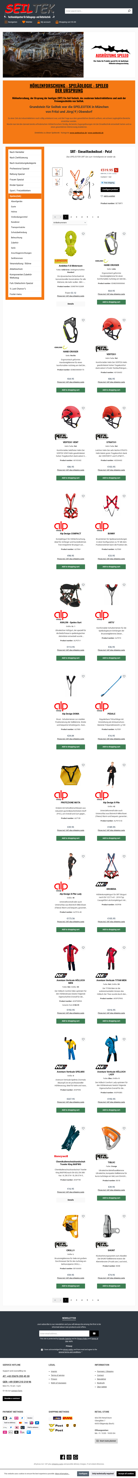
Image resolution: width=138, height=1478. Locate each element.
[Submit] (94, 1334)
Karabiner (15, 222)
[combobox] (95, 11)
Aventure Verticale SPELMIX (70, 1072)
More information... (62, 1474)
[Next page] (92, 217)
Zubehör (14, 242)
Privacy (54, 1379)
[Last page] (98, 217)
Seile (13, 248)
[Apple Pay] (10, 1432)
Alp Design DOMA (70, 714)
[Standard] (57, 1418)
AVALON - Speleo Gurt (70, 622)
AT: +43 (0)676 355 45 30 (16, 1376)
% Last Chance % (18, 288)
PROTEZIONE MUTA (70, 802)
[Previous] (67, 184)
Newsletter (101, 1379)
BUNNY (111, 533)
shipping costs (57, 1464)
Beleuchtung (16, 237)
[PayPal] (11, 1427)
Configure (83, 1474)
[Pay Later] (22, 1418)
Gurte (13, 206)
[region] (74, 184)
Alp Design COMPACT (70, 533)
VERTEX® (111, 354)
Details (71, 304)
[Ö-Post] (56, 1425)
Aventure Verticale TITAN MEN (111, 980)
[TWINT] (5, 1418)
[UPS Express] (74, 1425)
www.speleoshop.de (78, 133)
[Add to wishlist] (83, 234)
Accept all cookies (126, 1474)
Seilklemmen (17, 258)
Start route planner (107, 1441)
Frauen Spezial (17, 179)
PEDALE (111, 714)
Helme (14, 212)
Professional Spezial (19, 168)
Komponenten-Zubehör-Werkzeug (21, 276)
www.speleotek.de (95, 133)
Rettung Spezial (17, 174)
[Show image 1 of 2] (78, 198)
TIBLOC (111, 1162)
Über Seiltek (102, 1387)
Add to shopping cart (111, 302)
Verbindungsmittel (19, 217)
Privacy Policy (82, 1339)
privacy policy (68, 1349)
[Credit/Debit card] (22, 1427)
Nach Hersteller (17, 152)
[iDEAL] (16, 1418)
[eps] (5, 1432)
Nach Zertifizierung (19, 157)
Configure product (110, 189)
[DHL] (68, 1418)
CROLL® (70, 1250)
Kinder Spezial (16, 185)
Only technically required (103, 1474)
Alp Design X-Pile (111, 802)
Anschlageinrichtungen (21, 253)
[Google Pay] (5, 1427)
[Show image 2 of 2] (82, 198)
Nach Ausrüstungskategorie (23, 163)
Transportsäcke (18, 227)
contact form (16, 1391)
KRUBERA (111, 889)
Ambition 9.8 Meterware (70, 266)
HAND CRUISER (111, 265)
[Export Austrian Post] (56, 1430)
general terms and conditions (70, 1352)
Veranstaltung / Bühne (20, 263)
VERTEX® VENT (70, 442)
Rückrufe (101, 1383)
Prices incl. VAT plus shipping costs (70, 296)
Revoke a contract (12, 1398)
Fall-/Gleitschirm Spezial (21, 283)
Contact (100, 1375)
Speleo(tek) (15, 196)
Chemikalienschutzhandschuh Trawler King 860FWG (70, 1163)
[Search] (129, 11)
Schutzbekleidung (19, 232)
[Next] (93, 184)
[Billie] (16, 1432)
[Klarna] (17, 1427)
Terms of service (57, 1375)
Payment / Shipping (105, 1371)
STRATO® (111, 442)
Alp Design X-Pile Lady (71, 894)
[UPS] (67, 1425)
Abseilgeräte (16, 201)
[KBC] (10, 1418)
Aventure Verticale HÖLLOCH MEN (71, 981)
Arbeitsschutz (16, 269)
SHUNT (111, 1250)
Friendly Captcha (64, 1339)
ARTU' (111, 622)
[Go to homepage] (30, 11)
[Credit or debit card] (23, 1423)
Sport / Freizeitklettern (20, 190)
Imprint (54, 1371)
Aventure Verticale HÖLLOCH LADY (111, 1073)
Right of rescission (58, 1383)
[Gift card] (29, 1432)
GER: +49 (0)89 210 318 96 (17, 1381)
